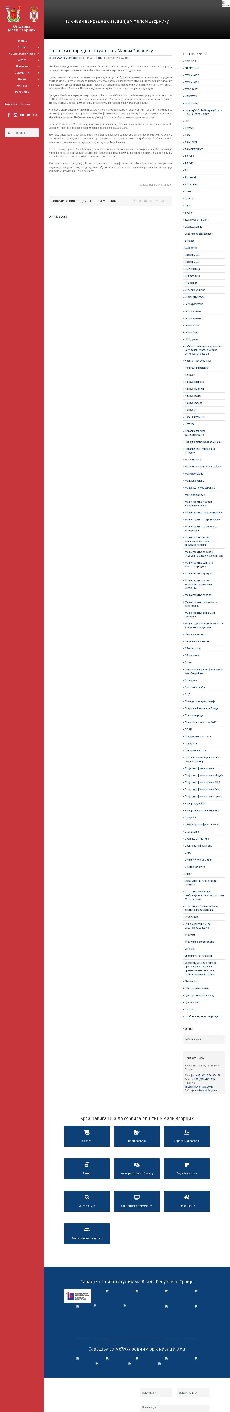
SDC (187, 170)
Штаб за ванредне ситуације (201, 1016)
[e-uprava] (107, 1291)
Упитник (190, 948)
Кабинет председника (198, 360)
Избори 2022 (192, 254)
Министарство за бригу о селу (202, 519)
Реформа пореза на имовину (202, 810)
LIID (187, 121)
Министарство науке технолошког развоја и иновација (198, 584)
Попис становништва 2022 (201, 722)
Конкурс (190, 374)
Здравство (191, 247)
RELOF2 (189, 163)
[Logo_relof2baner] (107, 1363)
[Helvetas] (107, 1358)
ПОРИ (188, 729)
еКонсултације (193, 226)
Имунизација (192, 268)
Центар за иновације (197, 988)
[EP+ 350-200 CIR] (136, 1363)
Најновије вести (194, 634)
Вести (99, 58)
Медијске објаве (194, 480)
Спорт (188, 873)
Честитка (190, 1009)
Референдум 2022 (195, 803)
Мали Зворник (193, 459)
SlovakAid (190, 177)
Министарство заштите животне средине (199, 564)
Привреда (191, 743)
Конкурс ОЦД (193, 395)
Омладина (191, 680)
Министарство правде (198, 595)
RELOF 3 (189, 156)
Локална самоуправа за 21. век (203, 441)
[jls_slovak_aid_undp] (137, 1358)
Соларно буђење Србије (199, 859)
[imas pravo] (107, 1305)
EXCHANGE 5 (192, 75)
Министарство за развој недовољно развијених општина (204, 553)
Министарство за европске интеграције (201, 528)
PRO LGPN (191, 142)
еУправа (189, 240)
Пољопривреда (194, 715)
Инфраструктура (195, 297)
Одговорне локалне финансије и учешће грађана (204, 671)
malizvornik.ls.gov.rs (206, 1090)
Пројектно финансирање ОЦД (202, 782)
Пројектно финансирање (199, 768)
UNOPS (189, 198)
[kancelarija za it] (166, 1291)
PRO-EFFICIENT (194, 149)
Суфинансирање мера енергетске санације (197, 925)
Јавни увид (191, 332)
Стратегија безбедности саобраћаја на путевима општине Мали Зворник (204, 895)
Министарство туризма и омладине (200, 614)
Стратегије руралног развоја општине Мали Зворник (201, 908)
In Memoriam (192, 103)
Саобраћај (190, 817)
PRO (187, 135)
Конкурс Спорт (193, 402)
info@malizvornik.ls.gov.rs (199, 1086)
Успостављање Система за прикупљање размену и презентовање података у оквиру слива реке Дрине (200, 968)
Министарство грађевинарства (203, 512)
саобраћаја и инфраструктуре (202, 824)
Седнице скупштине (197, 838)
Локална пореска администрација (195, 433)
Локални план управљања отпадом (200, 450)
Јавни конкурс (193, 311)
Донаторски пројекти (197, 219)
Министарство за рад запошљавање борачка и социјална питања (199, 541)
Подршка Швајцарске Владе (201, 708)
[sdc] (166, 1358)
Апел (188, 205)
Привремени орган (196, 750)
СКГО (188, 852)
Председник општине (198, 736)
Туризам (190, 934)
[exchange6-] (166, 1363)
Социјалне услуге (195, 866)
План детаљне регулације (200, 701)
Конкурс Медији (194, 388)
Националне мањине (197, 641)
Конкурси (190, 409)
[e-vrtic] (77, 1306)
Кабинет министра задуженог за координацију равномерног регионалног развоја (204, 350)
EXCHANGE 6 (192, 82)
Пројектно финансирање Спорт (203, 789)
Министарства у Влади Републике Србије (198, 503)
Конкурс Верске (194, 381)
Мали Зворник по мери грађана (203, 466)
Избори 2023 (192, 261)
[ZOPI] (166, 1306)
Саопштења (192, 831)
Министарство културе (198, 573)
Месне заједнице (195, 494)
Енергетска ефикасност (199, 233)
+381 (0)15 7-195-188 (208, 1075)
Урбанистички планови (198, 955)
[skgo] (137, 1291)
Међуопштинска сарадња (200, 487)
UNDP (188, 191)
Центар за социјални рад (199, 995)
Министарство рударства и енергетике (201, 604)
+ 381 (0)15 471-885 (203, 1079)
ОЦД (187, 694)
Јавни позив (192, 325)
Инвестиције (192, 275)
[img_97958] (196, 1291)
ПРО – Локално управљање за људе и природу (203, 759)
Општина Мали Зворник (68, 58)
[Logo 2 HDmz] (137, 1305)
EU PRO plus (192, 68)
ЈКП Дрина (191, 339)
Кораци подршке (195, 416)
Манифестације (194, 473)
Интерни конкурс (195, 289)
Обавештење (193, 648)
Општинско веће (195, 687)
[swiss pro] (196, 1358)
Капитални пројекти (196, 367)
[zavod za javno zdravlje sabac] (196, 1306)
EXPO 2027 (191, 89)
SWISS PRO (191, 184)
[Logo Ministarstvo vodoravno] (77, 1290)
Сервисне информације (198, 845)
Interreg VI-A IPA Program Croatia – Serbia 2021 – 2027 (203, 112)
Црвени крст (192, 1002)
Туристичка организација (199, 941)
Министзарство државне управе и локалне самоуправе (204, 625)
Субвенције (191, 916)
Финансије (191, 981)
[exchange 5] (77, 1358)
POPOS (189, 128)
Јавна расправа (194, 304)
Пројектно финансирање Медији (204, 775)
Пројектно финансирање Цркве (203, 796)
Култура (189, 424)
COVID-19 (190, 61)
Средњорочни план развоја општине (201, 882)
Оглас (188, 662)
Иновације (191, 282)
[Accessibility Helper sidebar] (226, 3)
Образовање (192, 655)
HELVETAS (191, 96)
